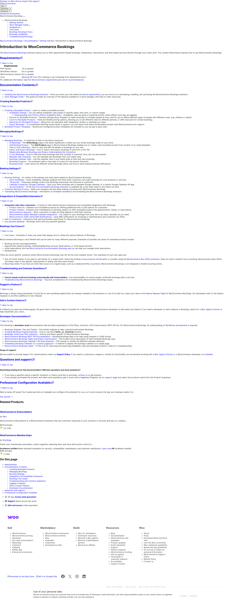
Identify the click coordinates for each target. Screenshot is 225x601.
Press (146, 535)
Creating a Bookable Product (17, 110)
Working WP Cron (29, 77)
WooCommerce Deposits (20, 212)
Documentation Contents (17, 85)
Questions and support (16, 359)
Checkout (16, 545)
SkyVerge (7, 440)
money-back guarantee (25, 497)
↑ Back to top (6, 63)
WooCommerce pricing (22, 535)
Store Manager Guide (18, 25)
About (146, 533)
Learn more (107, 448)
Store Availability (16, 180)
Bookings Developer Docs (20, 32)
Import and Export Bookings (22, 150)
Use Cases (14, 29)
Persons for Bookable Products (23, 117)
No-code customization (22, 540)
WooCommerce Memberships (16, 435)
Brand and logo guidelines (155, 547)
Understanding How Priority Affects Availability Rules (37, 115)
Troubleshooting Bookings (21, 36)
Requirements (9, 58)
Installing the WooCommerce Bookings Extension (26, 94)
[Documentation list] (24, 16)
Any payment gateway (15, 221)
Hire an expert (22, 1)
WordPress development (176, 325)
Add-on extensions (13, 219)
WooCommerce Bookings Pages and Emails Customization (31, 339)
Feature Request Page (155, 293)
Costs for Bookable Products (22, 120)
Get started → (6, 397)
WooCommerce (19, 533)
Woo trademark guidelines (155, 545)
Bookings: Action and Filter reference (21, 334)
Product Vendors (16, 210)
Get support (34, 1)
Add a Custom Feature (12, 300)
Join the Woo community (155, 542)
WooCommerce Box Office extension (143, 259)
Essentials (49, 540)
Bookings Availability (18, 34)
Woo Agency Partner (210, 309)
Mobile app (17, 550)
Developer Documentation (14, 316)
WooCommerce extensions (57, 533)
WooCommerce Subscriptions (16, 412)
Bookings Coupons (17, 161)
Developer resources (87, 535)
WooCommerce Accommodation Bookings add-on (52, 248)
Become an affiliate (86, 545)
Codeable (208, 354)
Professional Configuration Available (25, 382)
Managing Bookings (10, 131)
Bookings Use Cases (11, 226)
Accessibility (116, 561)
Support (11, 501)
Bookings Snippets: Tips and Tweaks (21, 329)
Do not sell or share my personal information (154, 551)
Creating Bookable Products (15, 101)
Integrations (14, 27)
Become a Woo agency (88, 538)
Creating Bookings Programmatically (21, 332)
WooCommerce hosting (121, 552)
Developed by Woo (53, 545)
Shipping (16, 547)
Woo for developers (87, 533)
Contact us (149, 561)
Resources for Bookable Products (24, 122)
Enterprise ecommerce (22, 552)
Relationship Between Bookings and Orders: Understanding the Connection (42, 152)
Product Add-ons (17, 207)
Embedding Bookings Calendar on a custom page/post (29, 343)
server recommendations (73, 80)
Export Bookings (16, 124)
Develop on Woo (7, 1)
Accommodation (16, 187)
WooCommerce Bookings (11, 16)
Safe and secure (15, 505)
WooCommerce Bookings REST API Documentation (27, 336)
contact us (82, 375)
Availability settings (18, 113)
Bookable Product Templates (17, 127)
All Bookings (14, 142)
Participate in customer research (119, 558)
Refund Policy (150, 559)
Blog (113, 533)
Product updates (118, 542)
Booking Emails (16, 164)
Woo (5, 416)
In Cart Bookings (16, 154)
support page (111, 377)
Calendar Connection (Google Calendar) (27, 184)
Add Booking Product (18, 145)
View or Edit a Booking (19, 147)
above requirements (91, 94)
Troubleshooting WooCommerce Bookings (23, 280)
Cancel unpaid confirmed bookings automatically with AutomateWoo (36, 277)
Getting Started (16, 22)
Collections (50, 542)
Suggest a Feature (9, 284)
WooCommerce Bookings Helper (19, 346)
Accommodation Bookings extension (52, 187)
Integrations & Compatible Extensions (20, 196)
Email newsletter (118, 545)
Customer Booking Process (17, 189)
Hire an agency (117, 554)
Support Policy (63, 354)
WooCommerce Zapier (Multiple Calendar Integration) (33, 214)
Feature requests (118, 550)
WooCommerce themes (55, 535)
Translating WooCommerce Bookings (21, 191)
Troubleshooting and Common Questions (22, 268)
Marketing (16, 542)
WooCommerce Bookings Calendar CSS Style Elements (29, 341)
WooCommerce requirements (44, 80)
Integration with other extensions (20, 205)
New (47, 538)
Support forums (118, 564)
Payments (16, 538)
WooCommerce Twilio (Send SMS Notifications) (30, 217)
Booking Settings (9, 168)
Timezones (14, 182)
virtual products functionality (94, 259)
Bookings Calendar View (20, 159)
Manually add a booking (20, 157)
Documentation (31, 41)
